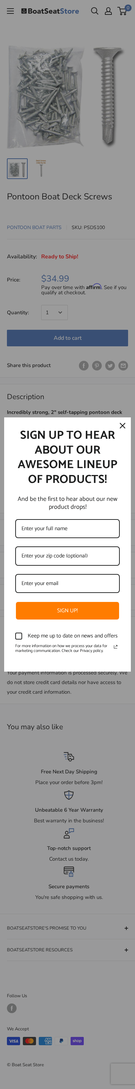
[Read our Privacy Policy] (115, 647)
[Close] (122, 425)
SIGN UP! (67, 610)
